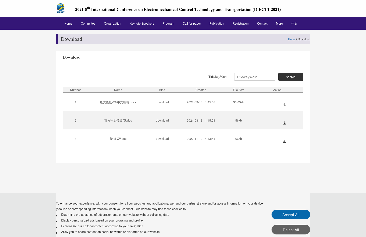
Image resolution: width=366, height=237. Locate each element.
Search (290, 77)
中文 (294, 23)
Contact (262, 23)
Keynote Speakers (142, 23)
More (279, 23)
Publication (216, 23)
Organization (112, 23)
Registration (241, 23)
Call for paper (192, 23)
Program (168, 23)
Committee (88, 23)
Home (68, 23)
